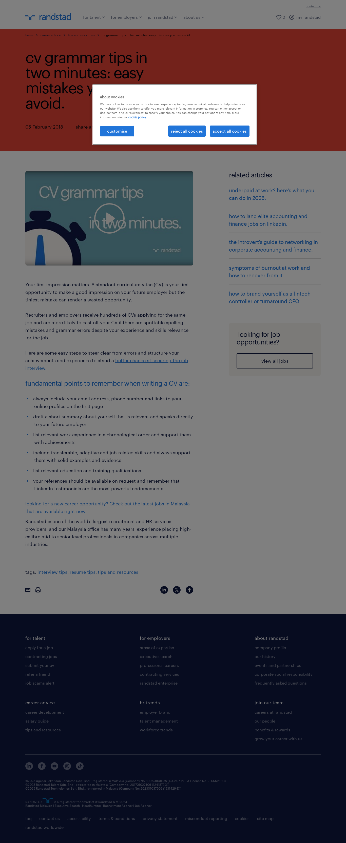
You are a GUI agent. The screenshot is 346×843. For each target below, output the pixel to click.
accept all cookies (230, 131)
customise (117, 131)
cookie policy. (137, 117)
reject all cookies (187, 131)
